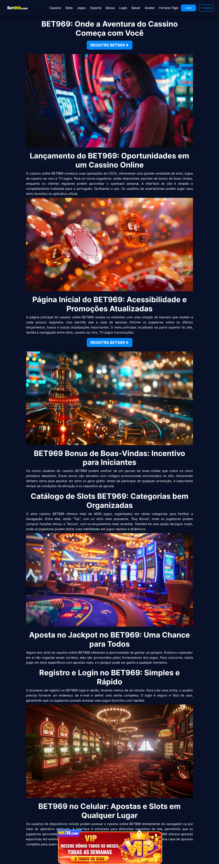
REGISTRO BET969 (107, 45)
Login (188, 7)
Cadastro (206, 7)
